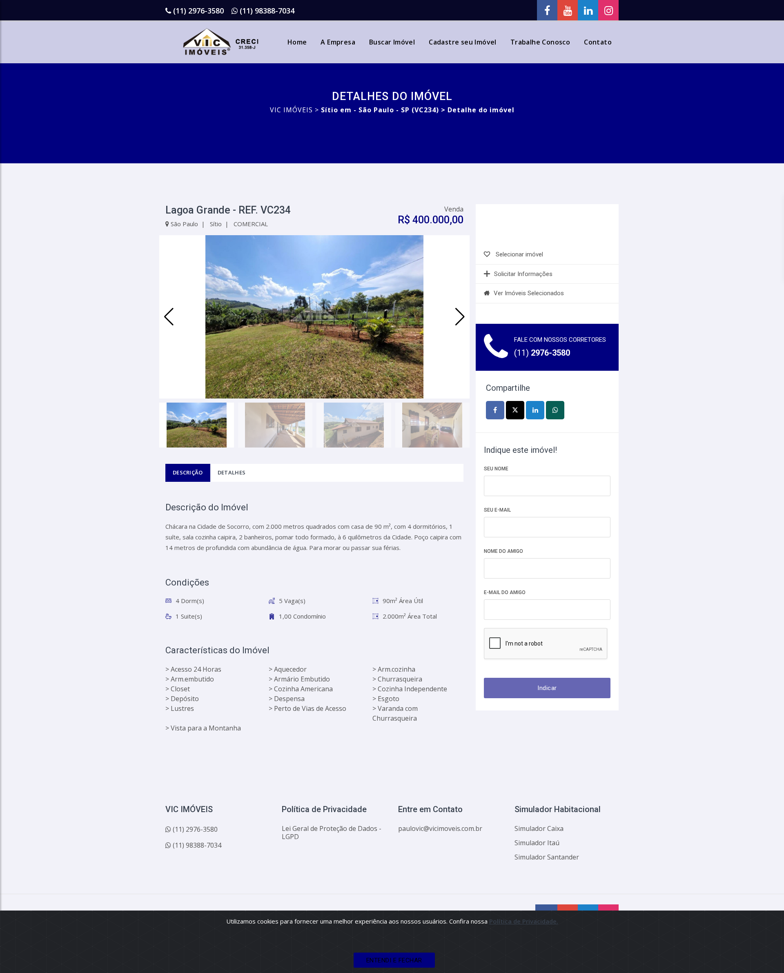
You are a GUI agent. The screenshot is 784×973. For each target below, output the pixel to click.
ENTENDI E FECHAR (394, 960)
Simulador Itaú (536, 842)
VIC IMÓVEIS (291, 109)
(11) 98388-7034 (267, 11)
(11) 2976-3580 (198, 11)
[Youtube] (567, 10)
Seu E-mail (497, 510)
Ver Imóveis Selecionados (529, 293)
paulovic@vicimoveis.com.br (440, 828)
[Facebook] (547, 10)
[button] (460, 317)
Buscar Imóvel (392, 42)
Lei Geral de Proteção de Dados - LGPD (331, 832)
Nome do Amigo (503, 551)
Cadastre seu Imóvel (463, 42)
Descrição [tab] (188, 472)
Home (297, 42)
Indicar (547, 688)
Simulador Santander (546, 857)
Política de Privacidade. (523, 921)
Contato (598, 42)
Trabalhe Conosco (540, 42)
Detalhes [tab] (231, 472)
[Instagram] (608, 10)
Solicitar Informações (523, 274)
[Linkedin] (588, 10)
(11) (542, 353)
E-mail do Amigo (505, 592)
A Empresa (338, 42)
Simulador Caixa (539, 828)
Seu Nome (496, 469)
